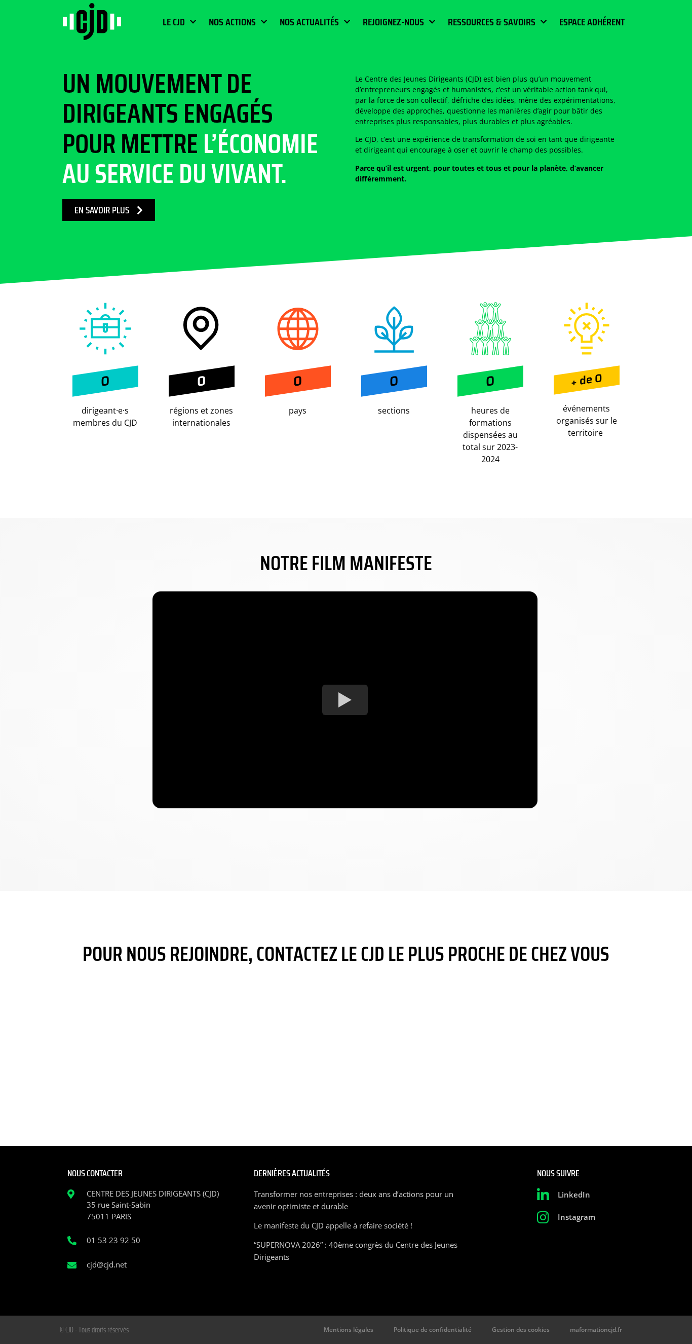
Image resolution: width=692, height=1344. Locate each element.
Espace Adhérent (592, 22)
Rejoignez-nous (393, 22)
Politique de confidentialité (433, 1329)
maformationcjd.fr (596, 1329)
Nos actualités (309, 22)
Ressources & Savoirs (491, 22)
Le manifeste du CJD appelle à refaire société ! (333, 1225)
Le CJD (174, 22)
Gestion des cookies (521, 1329)
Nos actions (232, 22)
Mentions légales (348, 1329)
